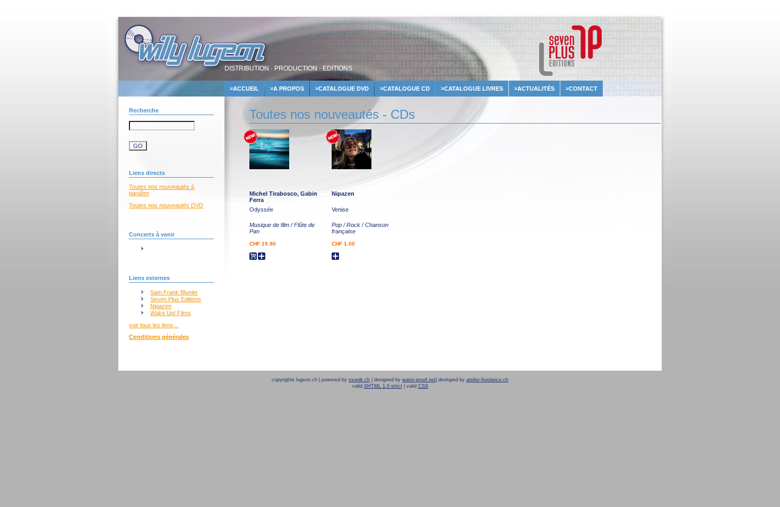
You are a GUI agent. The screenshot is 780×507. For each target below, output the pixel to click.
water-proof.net (419, 379)
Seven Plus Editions (175, 299)
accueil (246, 88)
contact (583, 88)
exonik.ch (359, 379)
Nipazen (160, 306)
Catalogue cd (406, 88)
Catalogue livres (473, 88)
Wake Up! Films (170, 313)
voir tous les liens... (153, 325)
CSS (423, 386)
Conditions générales (159, 337)
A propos (288, 88)
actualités (535, 88)
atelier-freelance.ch (487, 379)
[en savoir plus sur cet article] (269, 167)
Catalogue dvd (343, 88)
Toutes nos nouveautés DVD (166, 205)
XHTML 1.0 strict (383, 386)
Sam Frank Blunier (174, 292)
